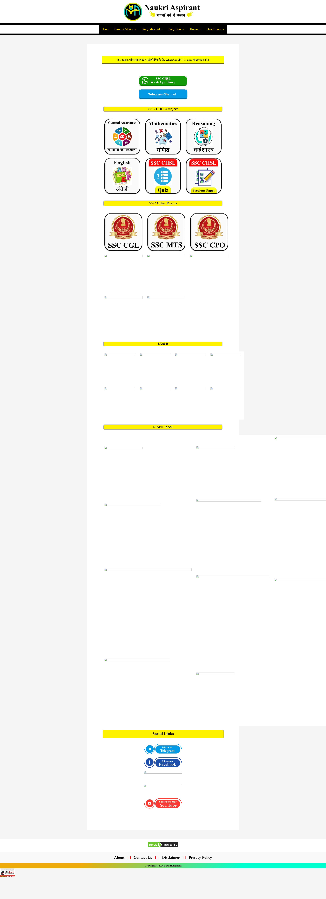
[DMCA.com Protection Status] (163, 844)
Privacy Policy (200, 857)
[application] (134, 29)
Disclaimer (171, 857)
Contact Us (143, 857)
